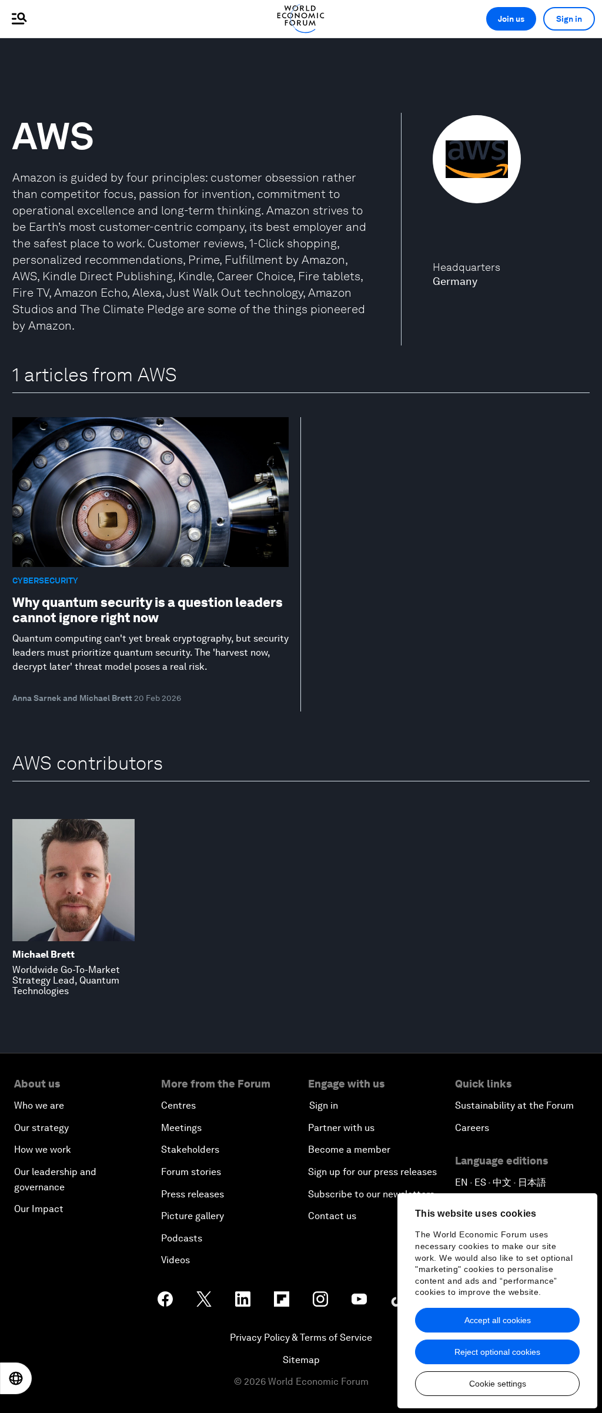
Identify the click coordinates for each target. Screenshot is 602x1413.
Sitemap (301, 1359)
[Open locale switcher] (16, 1378)
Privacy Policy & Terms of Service (301, 1337)
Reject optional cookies (497, 1352)
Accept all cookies (497, 1320)
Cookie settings (497, 1383)
